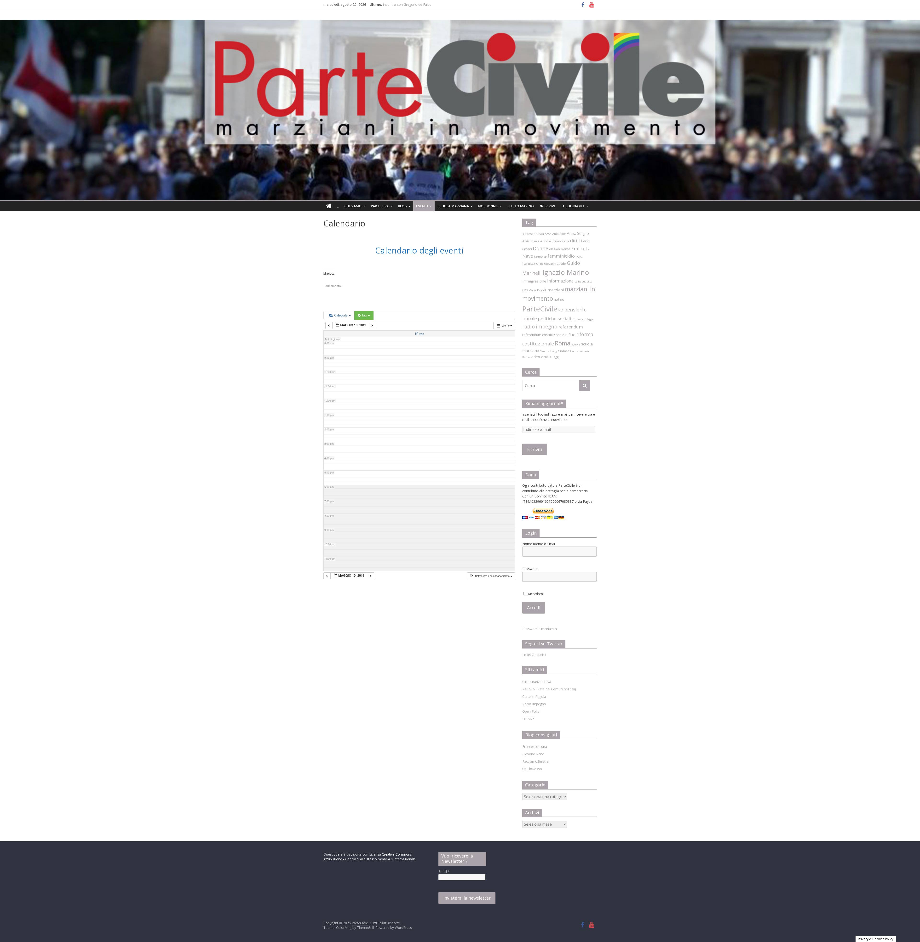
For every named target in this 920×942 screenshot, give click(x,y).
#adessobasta (533, 233)
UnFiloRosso (532, 769)
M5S (525, 290)
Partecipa (380, 206)
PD (560, 310)
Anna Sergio (578, 233)
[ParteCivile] (328, 206)
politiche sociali (554, 319)
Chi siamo (353, 206)
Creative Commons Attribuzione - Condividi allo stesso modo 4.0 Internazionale (369, 856)
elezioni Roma (559, 249)
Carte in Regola (534, 696)
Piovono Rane (533, 754)
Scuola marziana (453, 206)
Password (530, 568)
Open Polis (530, 711)
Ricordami (535, 594)
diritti (576, 240)
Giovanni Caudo (555, 264)
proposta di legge (582, 319)
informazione (560, 281)
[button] (491, 576)
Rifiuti (570, 334)
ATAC (526, 241)
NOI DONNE (488, 206)
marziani (555, 290)
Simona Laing (548, 351)
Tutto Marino (520, 206)
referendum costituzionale (543, 334)
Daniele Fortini (541, 241)
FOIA (579, 256)
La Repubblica (583, 281)
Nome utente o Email (539, 544)
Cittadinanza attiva (536, 681)
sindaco (563, 351)
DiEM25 (528, 718)
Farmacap (540, 256)
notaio (559, 299)
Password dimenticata (539, 628)
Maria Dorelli (537, 290)
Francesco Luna (534, 746)
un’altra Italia (393, 2)
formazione (532, 263)
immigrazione (534, 281)
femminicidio (561, 256)
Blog (402, 206)
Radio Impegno (534, 704)
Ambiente (559, 234)
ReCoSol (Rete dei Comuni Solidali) (549, 689)
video (535, 356)
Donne (540, 248)
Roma (562, 343)
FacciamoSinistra (535, 761)
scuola (575, 344)
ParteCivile (539, 309)
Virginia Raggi (550, 357)
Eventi (422, 206)
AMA (548, 234)
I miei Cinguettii (534, 654)
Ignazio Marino (565, 272)
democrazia (560, 241)
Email (444, 871)
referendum (570, 327)
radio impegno (539, 326)
